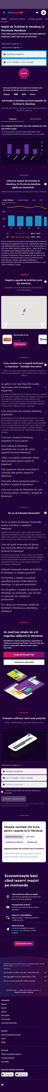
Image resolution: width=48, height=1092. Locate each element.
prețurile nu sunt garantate (22, 965)
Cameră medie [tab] (22, 200)
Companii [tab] (12, 119)
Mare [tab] (34, 200)
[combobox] (12, 44)
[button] (4, 12)
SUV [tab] (41, 200)
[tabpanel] (24, 146)
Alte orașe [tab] (30, 837)
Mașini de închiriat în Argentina (29, 990)
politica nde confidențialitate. (19, 805)
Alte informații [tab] (35, 119)
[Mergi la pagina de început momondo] (15, 12)
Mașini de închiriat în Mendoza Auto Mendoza (21, 857)
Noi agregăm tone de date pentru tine (19, 977)
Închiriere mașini (11, 990)
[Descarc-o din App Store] (21, 1074)
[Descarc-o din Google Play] (7, 1074)
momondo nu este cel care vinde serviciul (21, 972)
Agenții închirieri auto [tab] (13, 837)
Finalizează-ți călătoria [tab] (14, 842)
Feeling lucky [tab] (32, 842)
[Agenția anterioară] (5, 325)
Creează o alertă (18, 930)
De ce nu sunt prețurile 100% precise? (19, 981)
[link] (20, 344)
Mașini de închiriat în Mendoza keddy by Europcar (23, 853)
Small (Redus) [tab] (8, 200)
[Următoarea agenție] (43, 325)
